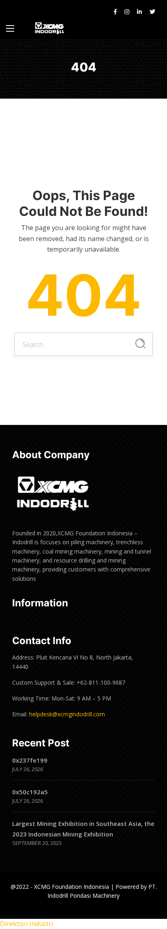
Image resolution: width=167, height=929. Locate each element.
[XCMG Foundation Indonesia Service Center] (50, 28)
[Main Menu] (10, 28)
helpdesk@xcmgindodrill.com (67, 714)
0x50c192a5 (30, 792)
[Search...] (140, 343)
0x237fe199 (29, 760)
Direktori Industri (26, 923)
